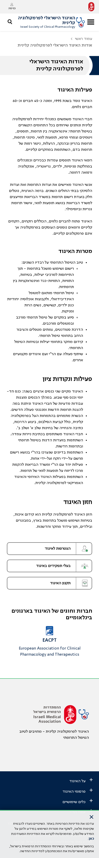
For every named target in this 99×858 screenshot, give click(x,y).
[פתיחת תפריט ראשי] (90, 22)
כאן (91, 838)
